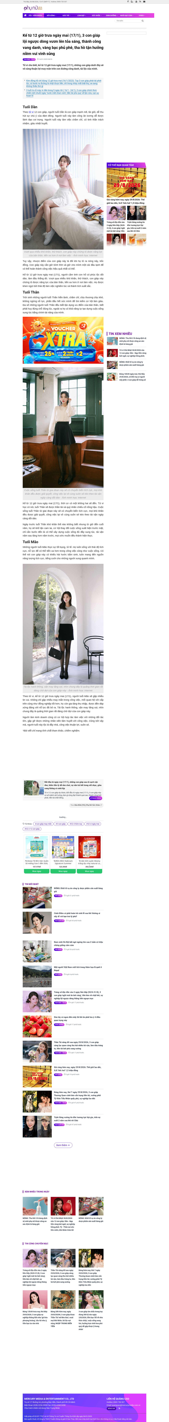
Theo (85, 805)
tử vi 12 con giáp (33, 829)
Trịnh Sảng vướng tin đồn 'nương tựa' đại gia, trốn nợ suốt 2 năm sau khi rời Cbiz (77, 1119)
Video (141, 15)
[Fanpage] (128, 1)
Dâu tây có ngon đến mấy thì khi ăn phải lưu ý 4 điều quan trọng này (77, 1018)
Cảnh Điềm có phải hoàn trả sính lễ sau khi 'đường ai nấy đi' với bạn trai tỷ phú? (77, 915)
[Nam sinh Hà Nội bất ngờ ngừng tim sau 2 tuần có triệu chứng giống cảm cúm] (37, 951)
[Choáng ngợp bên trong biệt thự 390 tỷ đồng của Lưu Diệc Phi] (116, 241)
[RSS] (140, 1)
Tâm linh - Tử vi (29, 59)
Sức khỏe (96, 15)
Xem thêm (96, 798)
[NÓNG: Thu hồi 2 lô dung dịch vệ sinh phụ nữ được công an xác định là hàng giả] (35, 1206)
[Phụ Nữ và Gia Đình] (33, 8)
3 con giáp (61, 824)
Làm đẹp (81, 15)
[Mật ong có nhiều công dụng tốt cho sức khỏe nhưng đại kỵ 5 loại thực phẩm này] (136, 241)
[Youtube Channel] (136, 1)
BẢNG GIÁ (111, 1408)
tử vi (31, 112)
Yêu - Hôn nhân (35, 15)
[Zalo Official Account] (132, 1)
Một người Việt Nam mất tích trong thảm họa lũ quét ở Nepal (78, 969)
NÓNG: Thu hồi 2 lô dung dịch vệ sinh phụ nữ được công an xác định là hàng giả (35, 1221)
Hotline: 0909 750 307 (59, 2)
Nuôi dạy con (126, 15)
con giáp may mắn (44, 824)
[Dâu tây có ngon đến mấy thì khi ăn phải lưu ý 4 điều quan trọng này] (37, 1026)
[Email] (144, 1)
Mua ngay (36, 871)
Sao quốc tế (59, 921)
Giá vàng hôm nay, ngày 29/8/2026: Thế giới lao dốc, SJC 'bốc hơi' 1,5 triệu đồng (77, 1069)
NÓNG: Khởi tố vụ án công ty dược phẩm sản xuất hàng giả (78, 890)
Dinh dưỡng (111, 15)
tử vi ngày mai (93, 824)
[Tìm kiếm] (143, 21)
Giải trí (66, 15)
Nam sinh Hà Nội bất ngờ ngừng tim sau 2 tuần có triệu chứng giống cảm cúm (78, 943)
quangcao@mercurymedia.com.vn (126, 1405)
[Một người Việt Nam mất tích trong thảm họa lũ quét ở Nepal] (37, 976)
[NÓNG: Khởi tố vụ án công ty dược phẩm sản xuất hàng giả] (37, 897)
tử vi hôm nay (76, 824)
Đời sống (51, 15)
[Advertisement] (67, 755)
